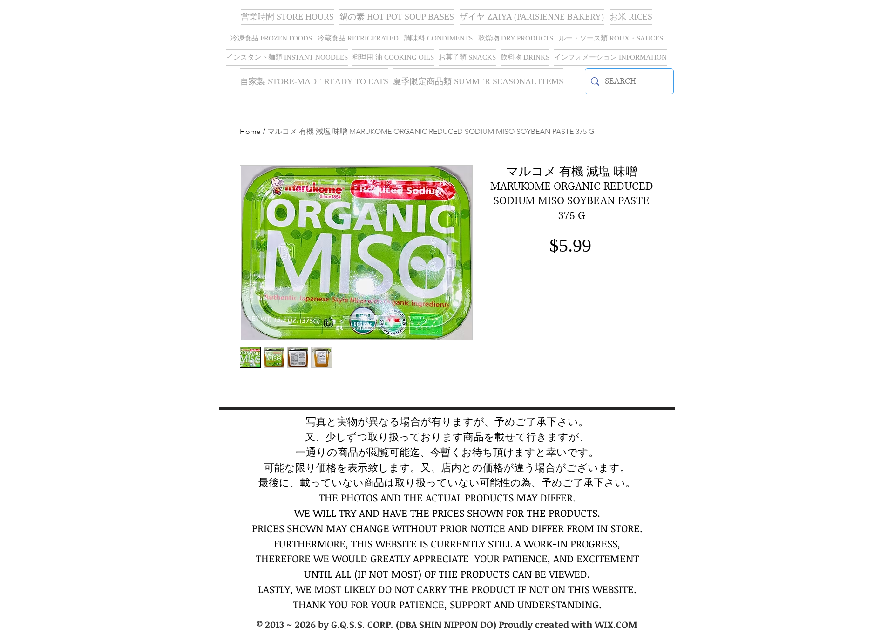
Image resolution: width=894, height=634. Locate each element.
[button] (532, 17)
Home (250, 131)
